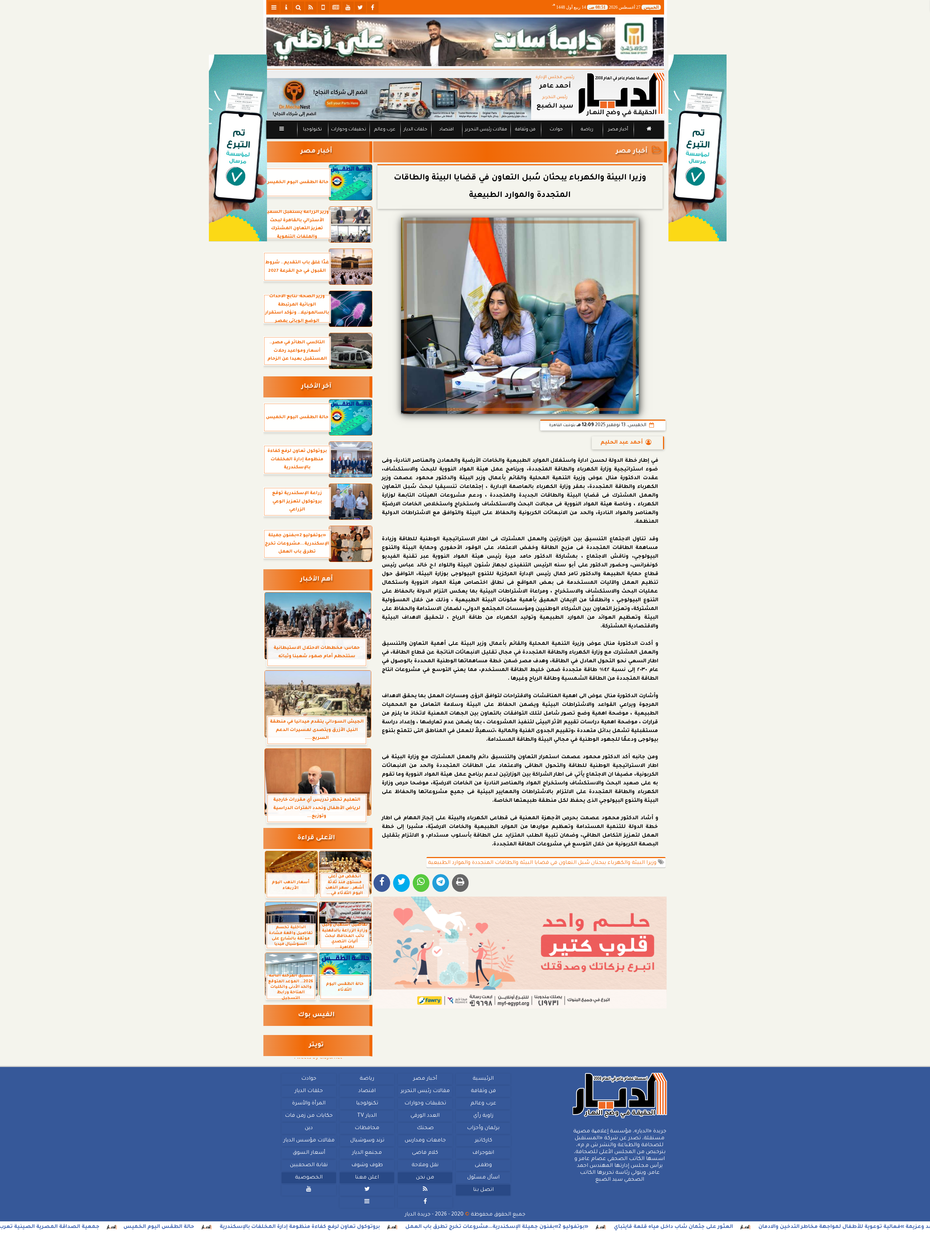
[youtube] (348, 7)
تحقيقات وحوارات (348, 129)
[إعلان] (238, 148)
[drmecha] (465, 139)
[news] (335, 7)
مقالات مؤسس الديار (308, 1141)
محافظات (367, 1128)
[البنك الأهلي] (465, 41)
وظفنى (483, 1165)
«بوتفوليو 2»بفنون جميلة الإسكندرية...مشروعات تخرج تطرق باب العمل (578, 1227)
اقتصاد (446, 129)
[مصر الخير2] (520, 952)
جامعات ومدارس (425, 1141)
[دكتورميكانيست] (399, 99)
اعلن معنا (367, 1178)
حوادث (556, 129)
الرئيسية (483, 1079)
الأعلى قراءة (316, 838)
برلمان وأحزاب (483, 1128)
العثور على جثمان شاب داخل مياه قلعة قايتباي (754, 1227)
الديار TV (367, 1116)
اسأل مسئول (483, 1178)
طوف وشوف (367, 1165)
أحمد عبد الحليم (622, 443)
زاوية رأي (483, 1116)
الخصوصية (309, 1178)
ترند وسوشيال (367, 1141)
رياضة (587, 129)
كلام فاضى (425, 1153)
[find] (298, 7)
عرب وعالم (384, 129)
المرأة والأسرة (309, 1104)
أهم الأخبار (316, 579)
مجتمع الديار (367, 1153)
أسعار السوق (308, 1153)
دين (309, 1128)
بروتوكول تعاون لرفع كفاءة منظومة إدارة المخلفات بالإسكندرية (381, 1227)
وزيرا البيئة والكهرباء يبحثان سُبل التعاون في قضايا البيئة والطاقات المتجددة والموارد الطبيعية (543, 863)
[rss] (311, 7)
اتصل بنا (483, 1190)
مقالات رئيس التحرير (486, 129)
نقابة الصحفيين (309, 1165)
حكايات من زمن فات (309, 1116)
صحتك (424, 1128)
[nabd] (323, 7)
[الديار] (697, 148)
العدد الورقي (425, 1116)
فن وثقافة (525, 129)
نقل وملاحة (425, 1165)
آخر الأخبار (316, 386)
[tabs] (274, 7)
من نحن (425, 1178)
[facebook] (373, 7)
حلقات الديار (415, 129)
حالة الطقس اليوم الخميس (240, 1227)
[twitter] (360, 7)
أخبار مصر (618, 129)
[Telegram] (440, 883)
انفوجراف (483, 1153)
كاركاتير (483, 1141)
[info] (286, 7)
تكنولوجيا (312, 129)
